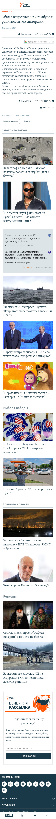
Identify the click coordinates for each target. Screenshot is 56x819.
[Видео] (35, 815)
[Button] (24, 34)
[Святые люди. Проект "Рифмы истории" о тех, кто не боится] (28, 615)
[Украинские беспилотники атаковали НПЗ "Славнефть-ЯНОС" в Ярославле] (28, 523)
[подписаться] (4, 790)
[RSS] (42, 784)
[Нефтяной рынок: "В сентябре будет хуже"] (28, 472)
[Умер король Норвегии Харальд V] (28, 568)
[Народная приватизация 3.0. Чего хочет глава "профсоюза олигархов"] (28, 335)
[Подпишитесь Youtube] (23, 784)
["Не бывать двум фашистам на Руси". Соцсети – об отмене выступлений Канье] (28, 196)
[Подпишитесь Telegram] (29, 784)
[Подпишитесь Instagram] (35, 784)
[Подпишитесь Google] (4, 784)
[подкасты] (22, 815)
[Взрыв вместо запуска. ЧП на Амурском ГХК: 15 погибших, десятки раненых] (28, 656)
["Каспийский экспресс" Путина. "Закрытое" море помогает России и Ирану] (28, 290)
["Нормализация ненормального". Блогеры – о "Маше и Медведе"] (28, 376)
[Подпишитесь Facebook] (10, 784)
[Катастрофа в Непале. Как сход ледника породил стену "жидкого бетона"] (28, 151)
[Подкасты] (48, 784)
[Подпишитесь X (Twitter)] (16, 784)
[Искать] (47, 815)
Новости (7, 12)
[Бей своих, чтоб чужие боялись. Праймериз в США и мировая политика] (28, 427)
